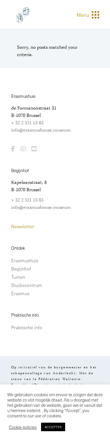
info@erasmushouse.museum (41, 130)
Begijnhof (21, 268)
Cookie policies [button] (23, 427)
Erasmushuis (24, 260)
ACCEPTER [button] (53, 426)
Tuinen (18, 276)
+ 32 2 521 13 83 (27, 123)
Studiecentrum (26, 284)
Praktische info (26, 327)
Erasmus (20, 293)
